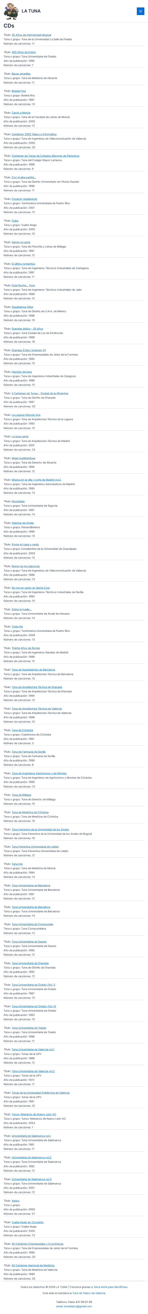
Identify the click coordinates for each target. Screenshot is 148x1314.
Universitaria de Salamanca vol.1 (31, 1136)
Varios (15, 1200)
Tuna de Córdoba (22, 730)
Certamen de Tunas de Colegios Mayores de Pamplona (45, 155)
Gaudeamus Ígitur (22, 307)
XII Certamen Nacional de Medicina (33, 1265)
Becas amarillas (21, 73)
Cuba (15, 220)
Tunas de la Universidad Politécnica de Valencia (40, 1092)
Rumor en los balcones (26, 566)
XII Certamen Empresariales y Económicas (38, 1244)
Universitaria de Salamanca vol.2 (31, 1157)
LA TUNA (31, 11)
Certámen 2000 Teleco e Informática (34, 134)
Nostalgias (18, 501)
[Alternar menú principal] (140, 11)
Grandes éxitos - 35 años (27, 328)
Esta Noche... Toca (23, 285)
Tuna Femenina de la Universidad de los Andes (40, 829)
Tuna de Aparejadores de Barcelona (33, 669)
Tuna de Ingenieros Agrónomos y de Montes (39, 773)
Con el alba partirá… (24, 177)
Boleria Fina (19, 91)
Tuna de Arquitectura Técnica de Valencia (37, 708)
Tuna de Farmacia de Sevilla (28, 751)
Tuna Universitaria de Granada (30, 963)
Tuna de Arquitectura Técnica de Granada (37, 687)
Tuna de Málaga (21, 795)
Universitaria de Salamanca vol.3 (31, 1179)
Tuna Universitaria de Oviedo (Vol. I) (33, 984)
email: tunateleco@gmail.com (74, 1306)
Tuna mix (17, 864)
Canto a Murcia (21, 112)
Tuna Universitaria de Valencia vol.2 (33, 1071)
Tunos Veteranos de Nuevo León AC (34, 1114)
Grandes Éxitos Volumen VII (29, 350)
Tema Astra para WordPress (110, 1287)
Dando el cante (21, 242)
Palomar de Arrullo (23, 523)
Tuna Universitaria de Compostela (32, 924)
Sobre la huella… (22, 609)
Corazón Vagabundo (24, 199)
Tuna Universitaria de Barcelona (31, 885)
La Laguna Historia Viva (26, 415)
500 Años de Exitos (24, 52)
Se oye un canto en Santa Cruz (31, 587)
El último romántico (23, 263)
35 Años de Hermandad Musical (31, 35)
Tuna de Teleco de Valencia (88, 1293)
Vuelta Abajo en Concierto (28, 1222)
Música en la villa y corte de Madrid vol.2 (36, 479)
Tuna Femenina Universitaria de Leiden (35, 846)
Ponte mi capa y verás (25, 544)
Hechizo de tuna (22, 371)
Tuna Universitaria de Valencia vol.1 (33, 1049)
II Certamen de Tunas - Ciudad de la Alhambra (40, 393)
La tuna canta (20, 436)
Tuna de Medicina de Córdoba (30, 812)
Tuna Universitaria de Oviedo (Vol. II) (34, 1006)
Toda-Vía (17, 626)
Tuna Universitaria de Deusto (29, 941)
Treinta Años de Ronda (26, 648)
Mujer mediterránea (23, 458)
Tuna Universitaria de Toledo (29, 1028)
